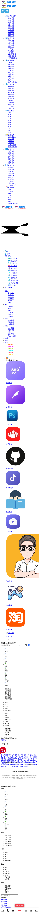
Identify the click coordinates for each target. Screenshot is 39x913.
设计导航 (4, 905)
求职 (14, 786)
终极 (34, 764)
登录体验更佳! (19, 905)
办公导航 (4, 903)
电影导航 (4, 899)
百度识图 (11, 330)
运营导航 (4, 901)
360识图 (11, 334)
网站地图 (6, 764)
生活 (11, 786)
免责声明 (21, 764)
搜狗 (9, 332)
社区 (8, 786)
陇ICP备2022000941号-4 (20, 766)
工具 (5, 786)
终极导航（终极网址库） (26, 762)
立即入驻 (4, 740)
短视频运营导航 (6, 907)
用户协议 (13, 764)
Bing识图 (11, 328)
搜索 (2, 786)
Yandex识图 (12, 336)
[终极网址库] (14, 208)
